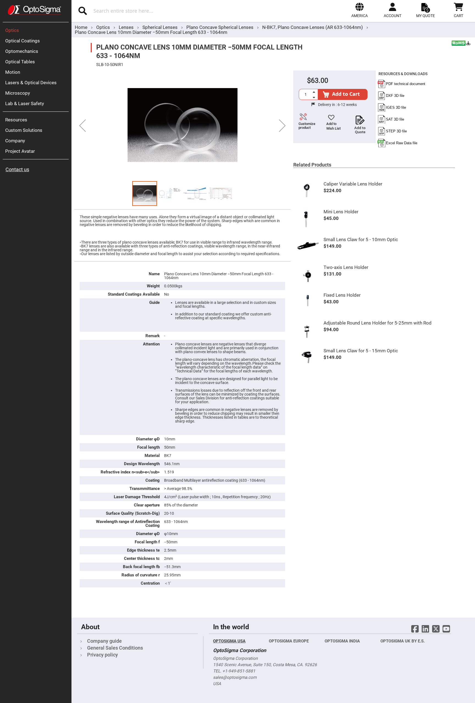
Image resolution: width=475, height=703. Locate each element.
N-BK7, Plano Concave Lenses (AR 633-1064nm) (312, 27)
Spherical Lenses (160, 27)
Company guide (104, 641)
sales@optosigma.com (234, 677)
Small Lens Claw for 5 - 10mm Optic (361, 239)
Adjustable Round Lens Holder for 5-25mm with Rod (378, 323)
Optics (103, 27)
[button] (359, 10)
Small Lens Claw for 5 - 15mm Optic (361, 350)
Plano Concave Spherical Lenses (220, 27)
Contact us (17, 169)
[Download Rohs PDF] (461, 44)
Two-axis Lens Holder (346, 267)
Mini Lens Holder (341, 211)
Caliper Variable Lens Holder (353, 184)
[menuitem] (37, 30)
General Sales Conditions (115, 648)
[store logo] (34, 10)
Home (81, 27)
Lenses (127, 27)
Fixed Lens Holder (342, 295)
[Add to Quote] (360, 118)
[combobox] (143, 10)
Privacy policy (102, 655)
